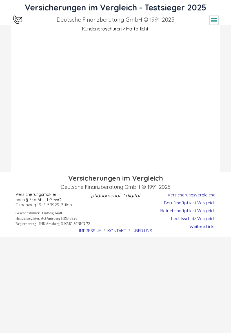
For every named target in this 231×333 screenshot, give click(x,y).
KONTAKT (116, 230)
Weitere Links (203, 226)
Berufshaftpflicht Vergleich (190, 202)
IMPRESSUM (90, 230)
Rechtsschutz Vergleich (193, 218)
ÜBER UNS (142, 230)
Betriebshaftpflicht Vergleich (188, 210)
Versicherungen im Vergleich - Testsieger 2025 (115, 7)
